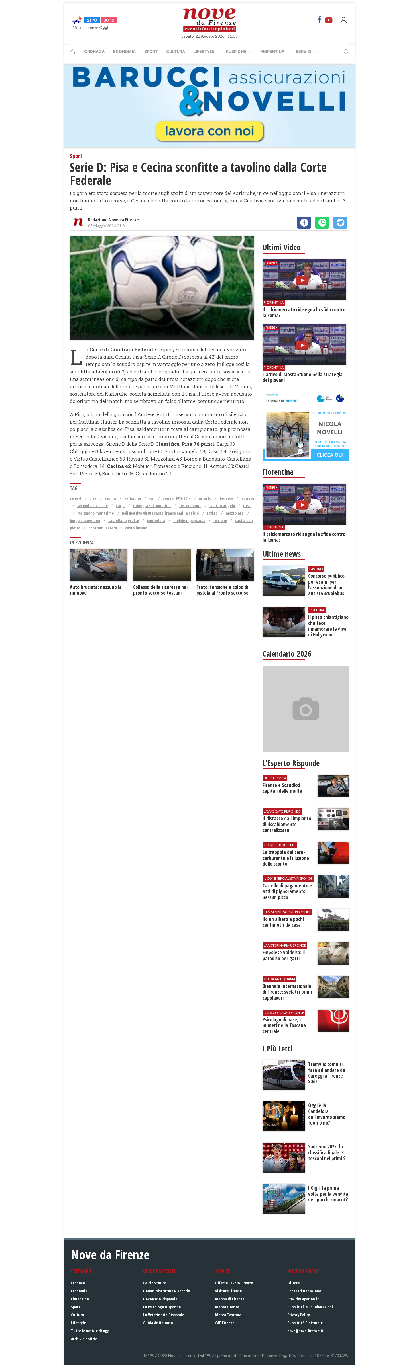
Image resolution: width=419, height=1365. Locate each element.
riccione (220, 520)
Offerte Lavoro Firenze (234, 1283)
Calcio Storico (154, 1283)
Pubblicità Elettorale (305, 1322)
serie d (75, 498)
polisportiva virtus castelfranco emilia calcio (160, 513)
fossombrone (190, 505)
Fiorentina (272, 51)
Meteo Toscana (228, 1314)
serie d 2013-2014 (176, 498)
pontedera (156, 520)
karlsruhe (132, 498)
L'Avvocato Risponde (160, 1299)
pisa (93, 498)
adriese (247, 498)
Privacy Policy (298, 1314)
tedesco (226, 498)
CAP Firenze (224, 1322)
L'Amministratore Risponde (166, 1291)
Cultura (175, 51)
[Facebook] (319, 20)
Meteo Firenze (227, 1307)
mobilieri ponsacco (189, 520)
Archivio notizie (84, 1338)
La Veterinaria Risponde (163, 1314)
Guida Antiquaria (158, 1322)
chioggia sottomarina (152, 505)
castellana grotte (123, 520)
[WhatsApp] (322, 223)
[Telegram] (340, 223)
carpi (120, 505)
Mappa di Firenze (229, 1299)
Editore (293, 1283)
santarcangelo (222, 505)
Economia (124, 51)
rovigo (212, 513)
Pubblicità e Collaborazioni (310, 1307)
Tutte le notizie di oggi (91, 1330)
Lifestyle (204, 51)
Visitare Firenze (228, 1291)
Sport (151, 51)
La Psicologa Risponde (162, 1307)
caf (152, 498)
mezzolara (235, 513)
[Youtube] (328, 20)
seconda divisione (92, 505)
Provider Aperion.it (303, 1299)
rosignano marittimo (95, 513)
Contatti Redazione (304, 1291)
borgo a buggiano (85, 520)
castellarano (136, 528)
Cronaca (94, 51)
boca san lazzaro (102, 528)
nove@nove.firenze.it (305, 1330)
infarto (205, 498)
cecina (110, 498)
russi (247, 505)
